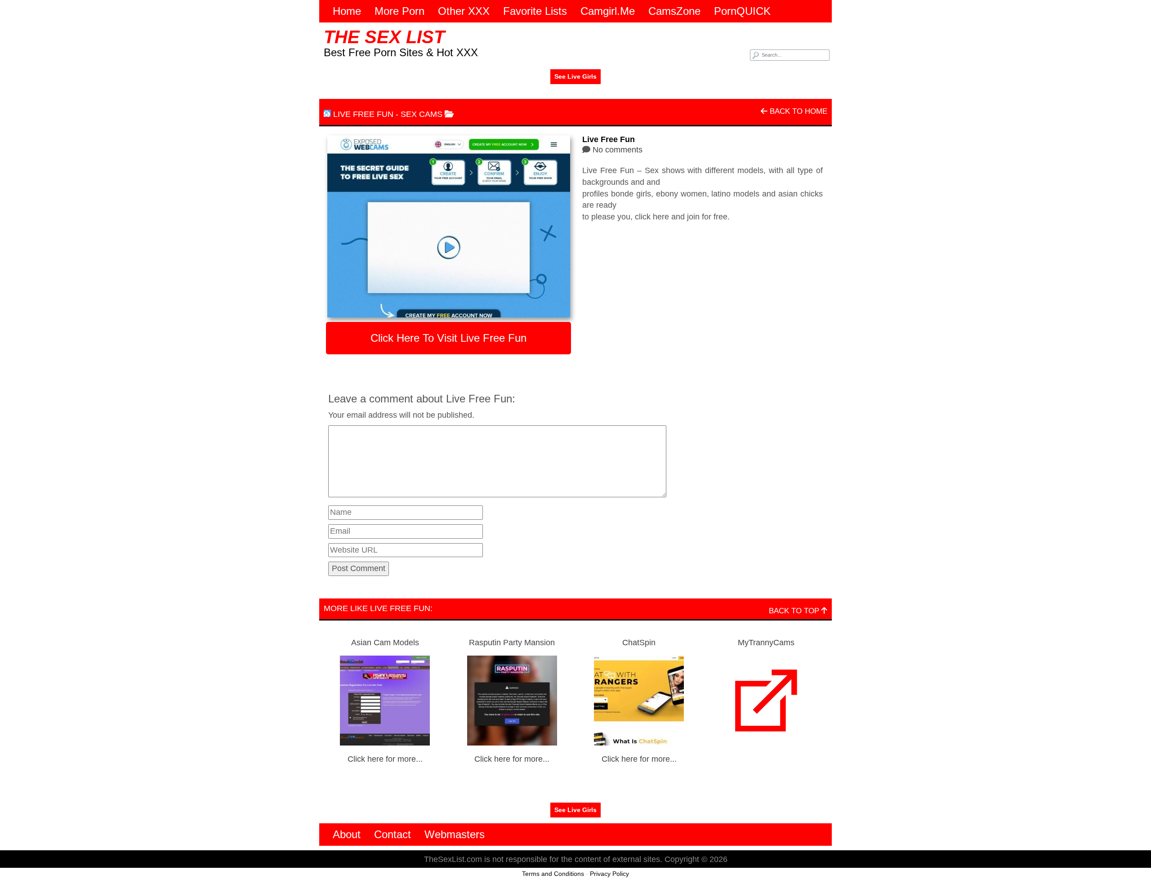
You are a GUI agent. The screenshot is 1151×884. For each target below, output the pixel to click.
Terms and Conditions (553, 873)
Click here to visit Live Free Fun (448, 338)
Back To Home (797, 111)
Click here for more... (385, 759)
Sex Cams (421, 114)
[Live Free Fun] (448, 226)
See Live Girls (575, 76)
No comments (617, 149)
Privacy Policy (609, 873)
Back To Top (795, 611)
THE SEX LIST (384, 37)
